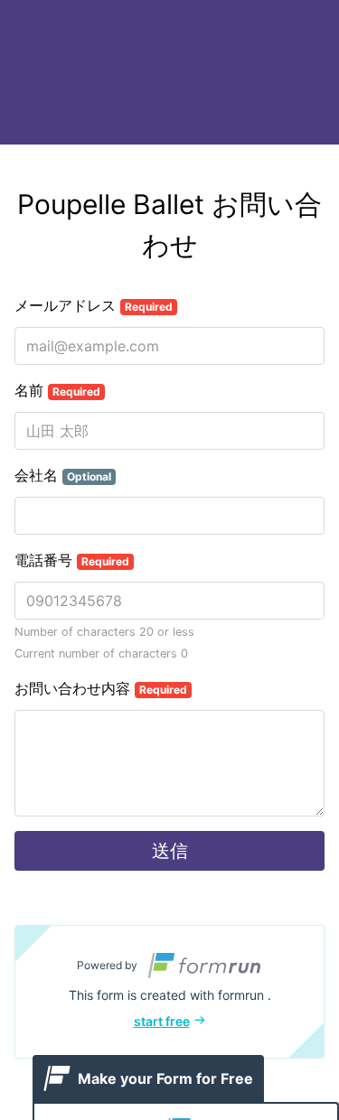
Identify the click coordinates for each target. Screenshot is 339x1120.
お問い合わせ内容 (100, 688)
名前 (57, 390)
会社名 (62, 475)
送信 (170, 851)
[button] (169, 992)
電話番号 (71, 560)
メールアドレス (93, 305)
